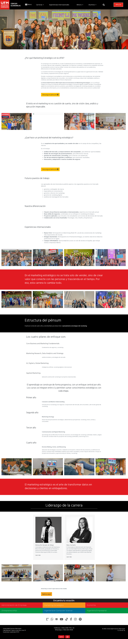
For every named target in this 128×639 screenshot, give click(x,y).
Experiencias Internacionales (59, 5)
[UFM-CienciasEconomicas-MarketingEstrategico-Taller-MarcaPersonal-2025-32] (16, 466)
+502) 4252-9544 (68, 630)
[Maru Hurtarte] (80, 530)
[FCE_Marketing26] (48, 121)
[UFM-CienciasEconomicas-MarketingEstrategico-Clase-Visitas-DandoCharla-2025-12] (79, 572)
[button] (28, 4)
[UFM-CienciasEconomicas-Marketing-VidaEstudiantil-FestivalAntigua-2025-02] (16, 299)
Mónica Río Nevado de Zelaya (44, 545)
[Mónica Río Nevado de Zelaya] (48, 530)
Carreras (39, 5)
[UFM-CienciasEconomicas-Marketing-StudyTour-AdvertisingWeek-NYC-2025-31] (111, 257)
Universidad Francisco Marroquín (12, 628)
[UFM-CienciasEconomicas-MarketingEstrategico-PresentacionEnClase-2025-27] (111, 121)
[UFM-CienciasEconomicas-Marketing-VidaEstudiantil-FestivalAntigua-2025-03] (48, 299)
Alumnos (92, 5)
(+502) (66, 628)
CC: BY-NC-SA (121, 630)
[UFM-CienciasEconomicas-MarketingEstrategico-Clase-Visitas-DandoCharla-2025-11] (48, 572)
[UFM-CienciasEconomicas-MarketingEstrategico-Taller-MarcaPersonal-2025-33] (48, 466)
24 (73, 628)
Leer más (38, 555)
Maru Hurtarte (71, 545)
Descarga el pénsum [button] (49, 95)
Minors (79, 5)
